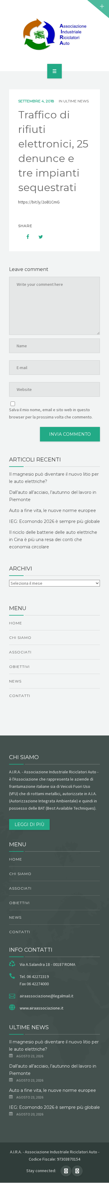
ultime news (76, 101)
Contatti (19, 695)
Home (15, 623)
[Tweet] (37, 236)
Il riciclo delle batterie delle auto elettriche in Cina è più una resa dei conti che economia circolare (53, 540)
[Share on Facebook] (24, 236)
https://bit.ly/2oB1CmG (39, 202)
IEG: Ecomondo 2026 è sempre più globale (54, 521)
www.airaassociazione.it (41, 1008)
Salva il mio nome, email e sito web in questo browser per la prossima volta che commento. (51, 413)
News (15, 681)
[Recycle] (54, 34)
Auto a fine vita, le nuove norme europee (52, 510)
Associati (20, 652)
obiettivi (19, 666)
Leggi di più (29, 824)
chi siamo (20, 637)
